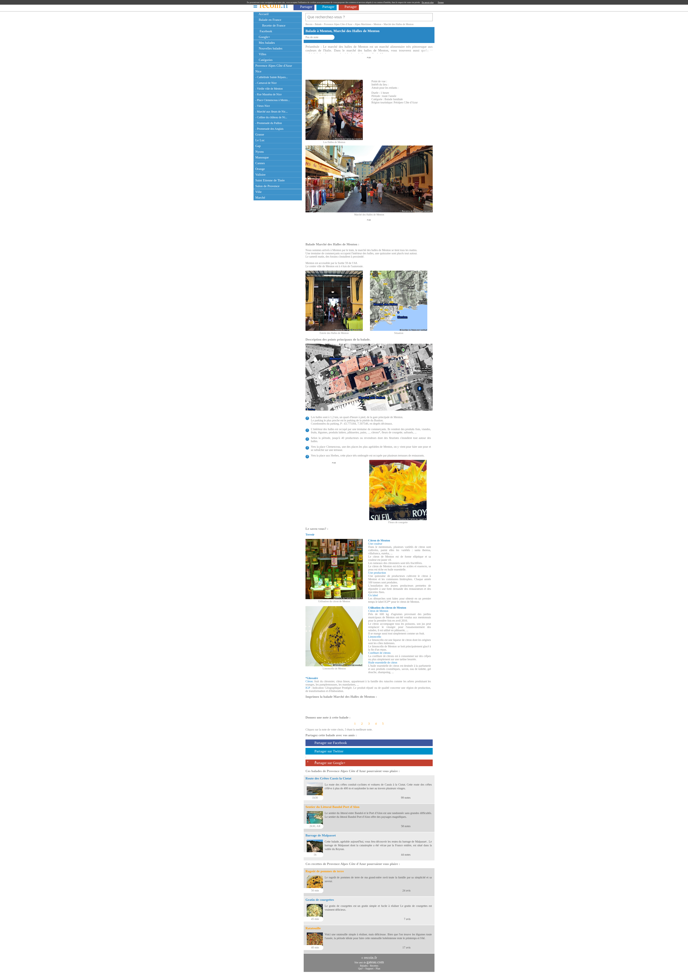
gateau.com (375, 962)
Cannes (260, 163)
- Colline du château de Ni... (271, 117)
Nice (258, 71)
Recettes (374, 965)
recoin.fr (370, 957)
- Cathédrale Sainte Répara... (271, 77)
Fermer (441, 2)
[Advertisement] (369, 67)
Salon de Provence (267, 186)
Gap (258, 146)
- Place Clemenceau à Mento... (272, 100)
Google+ (264, 37)
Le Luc (260, 140)
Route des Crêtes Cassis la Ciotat (328, 778)
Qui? (360, 968)
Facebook (265, 31)
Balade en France (269, 20)
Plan (378, 968)
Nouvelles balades (270, 48)
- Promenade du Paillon (268, 123)
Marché (260, 197)
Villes (262, 54)
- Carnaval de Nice (266, 82)
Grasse (259, 134)
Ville (258, 192)
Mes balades (266, 42)
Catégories (265, 60)
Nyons (259, 151)
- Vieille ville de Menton (269, 88)
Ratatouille (313, 928)
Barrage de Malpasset (320, 835)
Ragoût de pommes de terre (324, 871)
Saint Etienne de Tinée (270, 180)
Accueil (263, 14)
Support (369, 968)
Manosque (262, 157)
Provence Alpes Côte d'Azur (273, 65)
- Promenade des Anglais (269, 128)
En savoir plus (428, 2)
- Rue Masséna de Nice (268, 94)
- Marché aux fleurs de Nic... (271, 111)
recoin (274, 5)
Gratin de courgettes (319, 899)
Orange (260, 169)
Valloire (260, 174)
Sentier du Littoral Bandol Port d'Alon (332, 807)
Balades (364, 965)
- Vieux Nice (262, 105)
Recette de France (273, 25)
